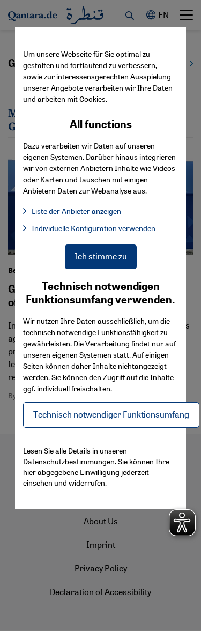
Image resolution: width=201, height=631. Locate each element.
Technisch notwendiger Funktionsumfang (111, 414)
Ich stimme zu (101, 256)
